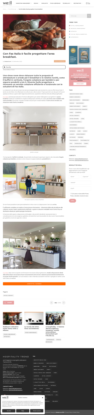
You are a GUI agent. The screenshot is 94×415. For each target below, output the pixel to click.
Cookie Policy (76, 412)
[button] (42, 397)
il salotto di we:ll (75, 121)
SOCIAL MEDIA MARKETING (79, 34)
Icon (82, 118)
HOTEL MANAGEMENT (77, 25)
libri (79, 131)
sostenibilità (85, 140)
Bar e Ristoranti (75, 100)
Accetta (9, 410)
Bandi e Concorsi (75, 97)
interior (72, 131)
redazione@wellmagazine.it (81, 158)
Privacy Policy (68, 412)
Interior (7, 336)
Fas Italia (5, 97)
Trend (86, 143)
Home (4, 9)
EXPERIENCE (74, 37)
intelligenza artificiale (41, 385)
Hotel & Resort (8, 295)
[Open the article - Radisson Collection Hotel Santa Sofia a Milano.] (8, 318)
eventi (85, 106)
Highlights (44, 3)
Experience (50, 339)
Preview (80, 137)
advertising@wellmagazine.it (81, 160)
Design (36, 3)
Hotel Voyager (74, 118)
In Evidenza (73, 124)
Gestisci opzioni (37, 410)
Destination (77, 3)
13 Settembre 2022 (17, 61)
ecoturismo (80, 103)
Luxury (72, 134)
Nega (23, 410)
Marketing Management (23, 3)
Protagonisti (74, 140)
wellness (72, 149)
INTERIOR (74, 31)
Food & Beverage (55, 3)
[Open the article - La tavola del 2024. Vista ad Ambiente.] (29, 318)
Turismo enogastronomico (78, 146)
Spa (71, 143)
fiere (71, 112)
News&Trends (81, 134)
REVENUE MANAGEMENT (78, 28)
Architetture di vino (76, 93)
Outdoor (72, 137)
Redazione (8, 61)
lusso (85, 131)
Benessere (86, 100)
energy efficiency (75, 106)
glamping (78, 112)
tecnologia (78, 143)
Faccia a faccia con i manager (78, 109)
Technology (66, 3)
